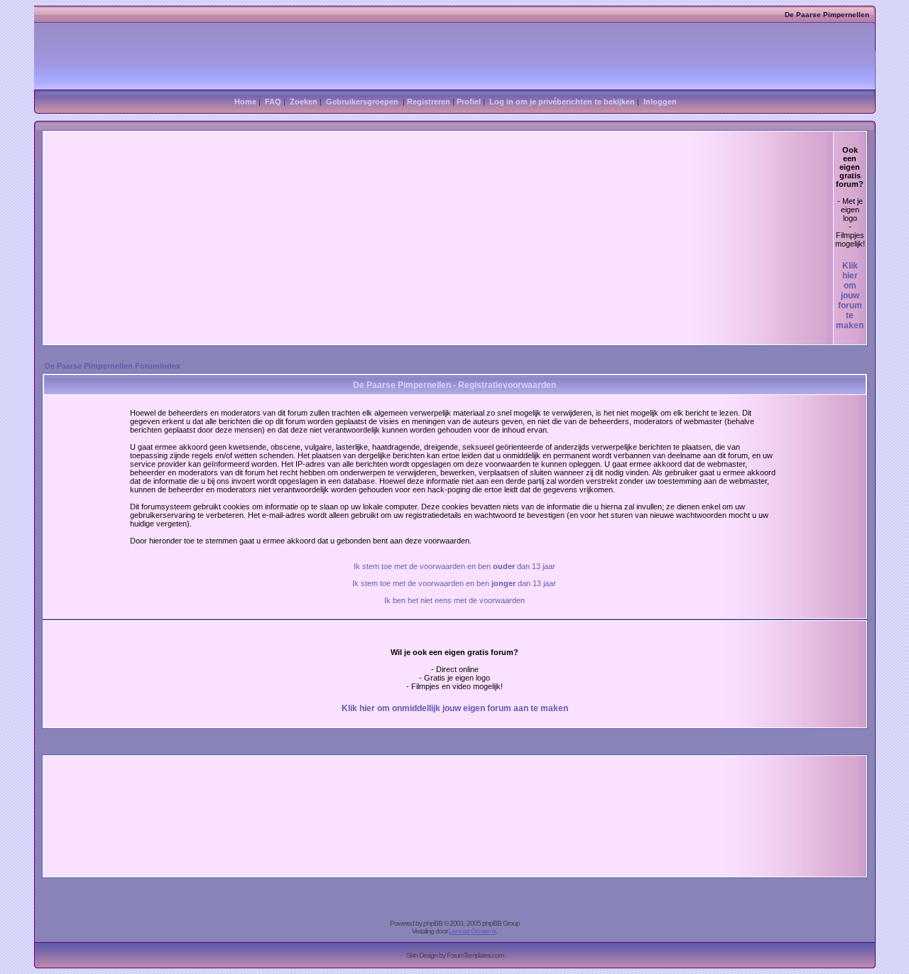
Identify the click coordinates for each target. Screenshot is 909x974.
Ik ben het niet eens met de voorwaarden (454, 600)
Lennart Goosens (472, 931)
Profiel (469, 101)
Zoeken (303, 101)
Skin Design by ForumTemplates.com (455, 955)
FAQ (273, 101)
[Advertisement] (438, 238)
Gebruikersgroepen (362, 101)
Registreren (428, 101)
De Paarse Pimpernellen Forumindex (112, 366)
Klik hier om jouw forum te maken (850, 295)
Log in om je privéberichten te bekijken (562, 101)
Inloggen (660, 101)
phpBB (432, 923)
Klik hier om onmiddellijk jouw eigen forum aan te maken (455, 708)
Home (245, 101)
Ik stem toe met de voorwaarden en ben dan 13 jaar (454, 566)
